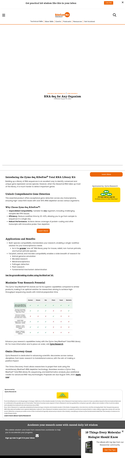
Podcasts (67, 21)
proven (23, 248)
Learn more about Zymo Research (17, 416)
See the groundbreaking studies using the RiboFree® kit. (29, 275)
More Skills (49, 21)
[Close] (123, 431)
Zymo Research (72, 93)
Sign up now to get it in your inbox (20, 438)
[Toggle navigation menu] (4, 15)
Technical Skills (36, 21)
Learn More (106, 174)
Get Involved (89, 21)
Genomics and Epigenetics (56, 93)
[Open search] (114, 15)
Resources (77, 21)
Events (58, 21)
